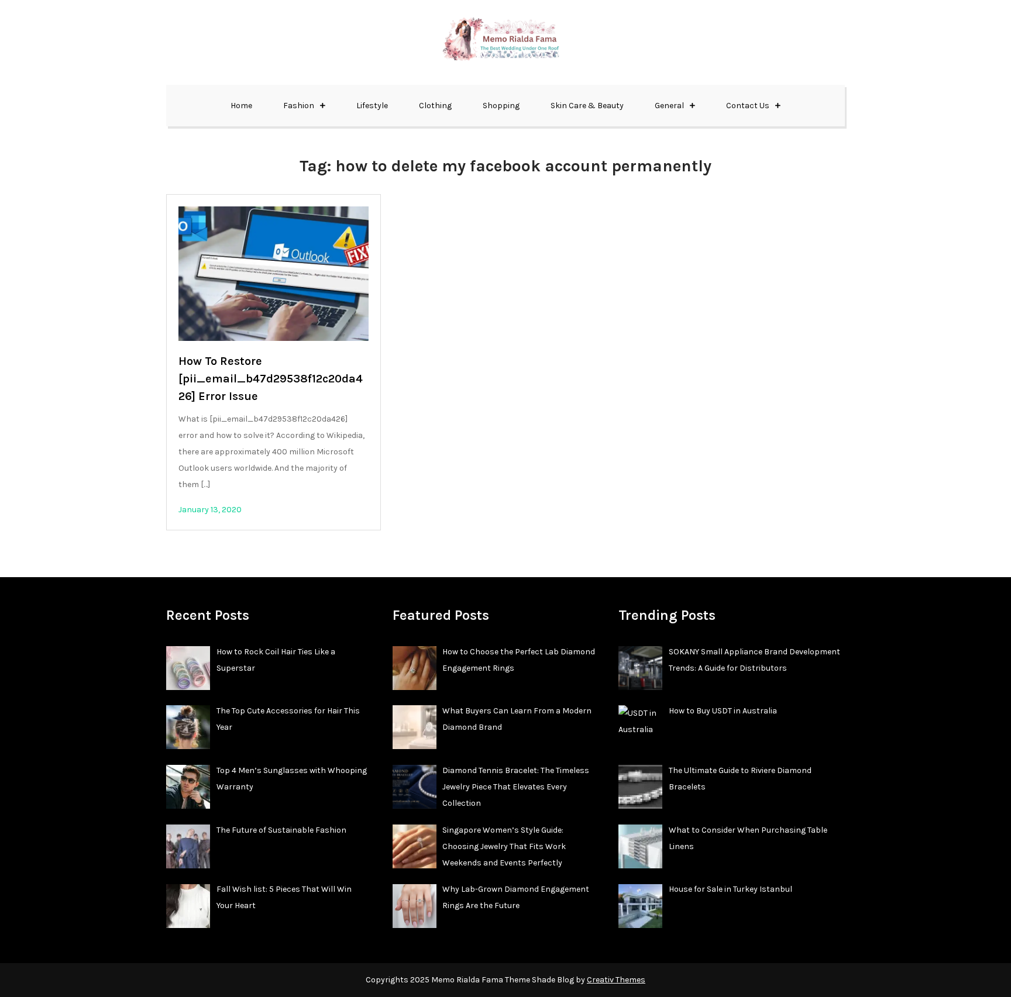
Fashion (298, 106)
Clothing (435, 106)
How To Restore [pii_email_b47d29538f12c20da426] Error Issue (270, 378)
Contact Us (747, 106)
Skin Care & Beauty (587, 106)
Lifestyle (372, 106)
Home (241, 106)
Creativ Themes (616, 980)
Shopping (501, 106)
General (669, 106)
